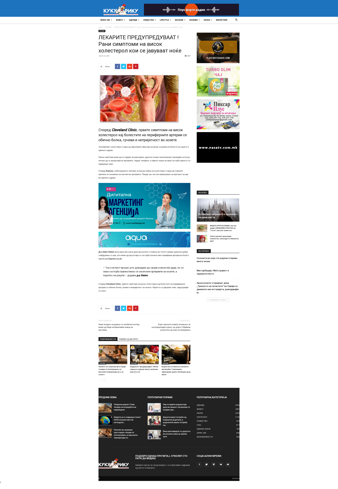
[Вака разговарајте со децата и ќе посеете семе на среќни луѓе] (154, 434)
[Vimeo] (213, 464)
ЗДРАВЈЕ (133, 20)
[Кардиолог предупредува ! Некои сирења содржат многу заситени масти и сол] (144, 354)
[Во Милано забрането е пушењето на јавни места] (218, 210)
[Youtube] (228, 464)
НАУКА (207, 20)
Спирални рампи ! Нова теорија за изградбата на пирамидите (125, 407)
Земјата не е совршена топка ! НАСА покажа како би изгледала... (127, 419)
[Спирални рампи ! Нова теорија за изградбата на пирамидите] (105, 407)
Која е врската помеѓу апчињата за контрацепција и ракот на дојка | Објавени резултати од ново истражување (171, 327)
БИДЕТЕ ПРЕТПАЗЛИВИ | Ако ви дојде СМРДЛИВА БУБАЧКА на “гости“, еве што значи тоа (223, 228)
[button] (236, 20)
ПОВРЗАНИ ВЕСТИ (108, 339)
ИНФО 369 (201, 433)
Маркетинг (222, 20)
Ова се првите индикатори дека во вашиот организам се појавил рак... (176, 407)
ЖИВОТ (119, 20)
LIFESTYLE (164, 20)
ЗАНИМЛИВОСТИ (205, 437)
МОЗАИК (179, 20)
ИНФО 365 (105, 20)
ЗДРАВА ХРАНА (203, 429)
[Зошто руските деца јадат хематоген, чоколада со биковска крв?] (202, 239)
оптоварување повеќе (217, 300)
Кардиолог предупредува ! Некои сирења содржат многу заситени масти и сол (144, 369)
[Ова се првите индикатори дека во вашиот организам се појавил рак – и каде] (154, 407)
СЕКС (199, 425)
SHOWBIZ (193, 20)
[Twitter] (206, 464)
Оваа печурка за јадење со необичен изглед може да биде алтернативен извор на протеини (118, 327)
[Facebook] (199, 464)
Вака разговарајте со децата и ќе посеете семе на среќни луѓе (176, 434)
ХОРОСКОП (202, 417)
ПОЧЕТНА (236, 478)
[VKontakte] (220, 464)
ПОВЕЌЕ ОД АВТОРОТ (128, 339)
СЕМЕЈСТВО (148, 20)
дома (100, 27)
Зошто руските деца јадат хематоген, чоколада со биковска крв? (224, 238)
